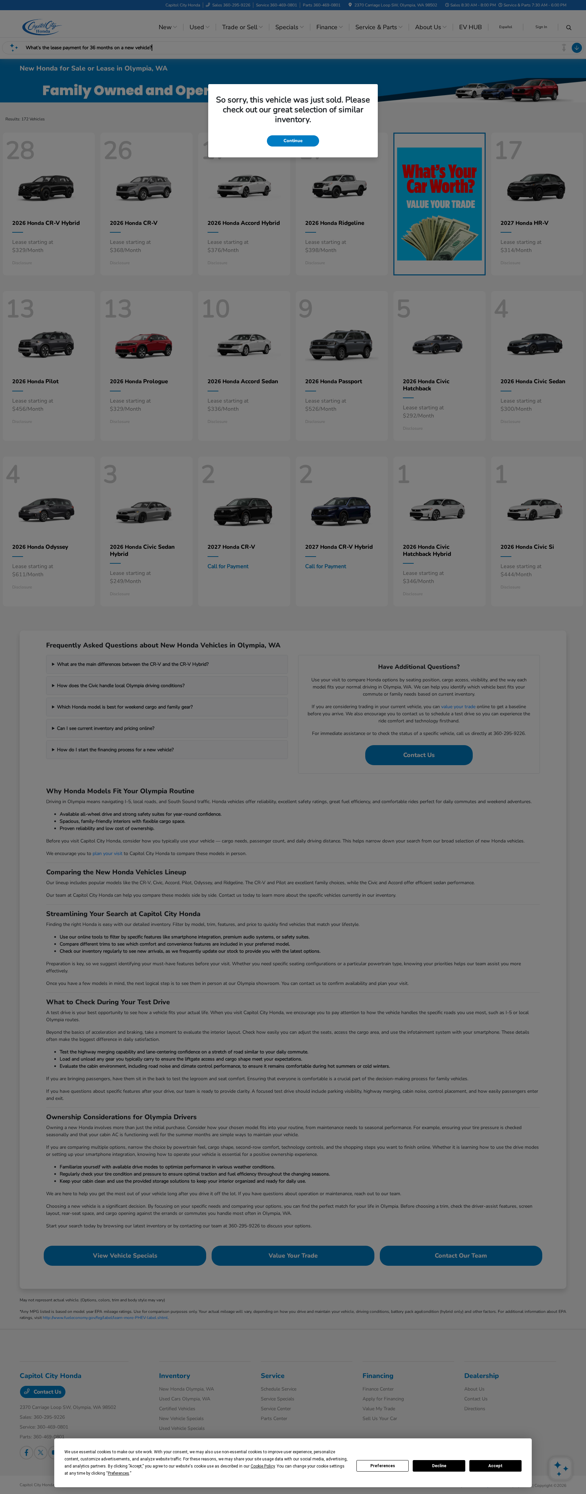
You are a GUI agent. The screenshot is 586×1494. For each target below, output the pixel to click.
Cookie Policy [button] (263, 1466)
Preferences (382, 1465)
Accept (495, 1465)
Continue (293, 141)
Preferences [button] (118, 1473)
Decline (439, 1465)
